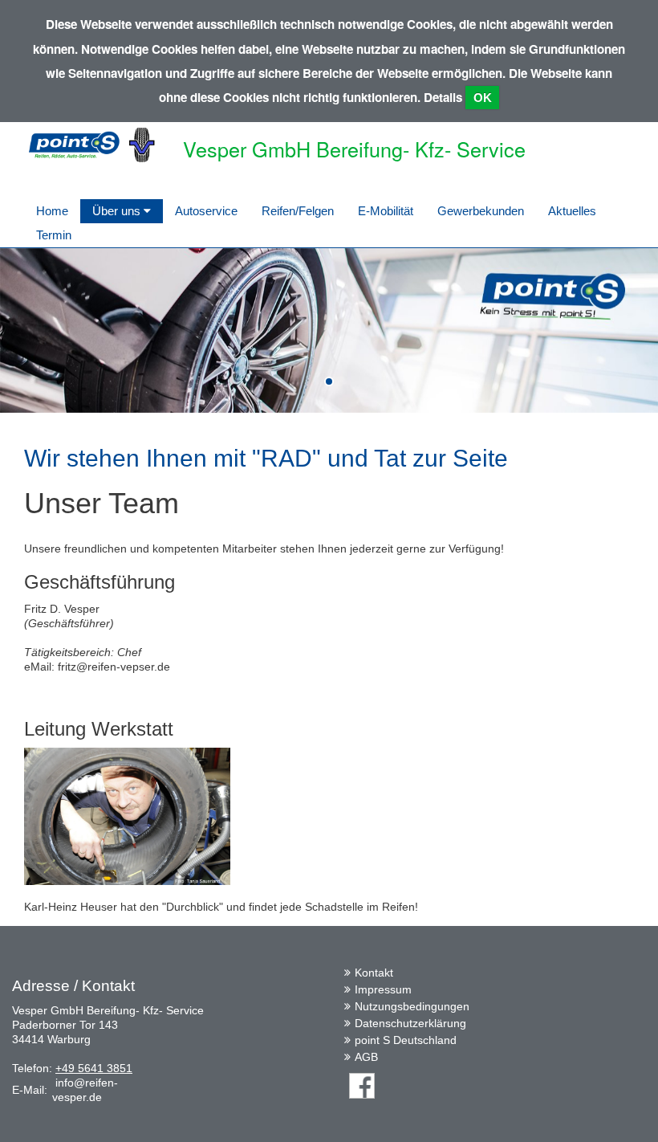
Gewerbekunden (480, 211)
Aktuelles (572, 211)
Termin (53, 235)
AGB (366, 1056)
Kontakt (374, 972)
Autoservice (206, 211)
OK (482, 97)
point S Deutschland (406, 1040)
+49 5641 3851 (93, 1068)
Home (52, 211)
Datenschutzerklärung (410, 1023)
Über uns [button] (118, 211)
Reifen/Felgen (298, 211)
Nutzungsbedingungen (412, 1006)
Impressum (383, 989)
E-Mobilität (385, 211)
